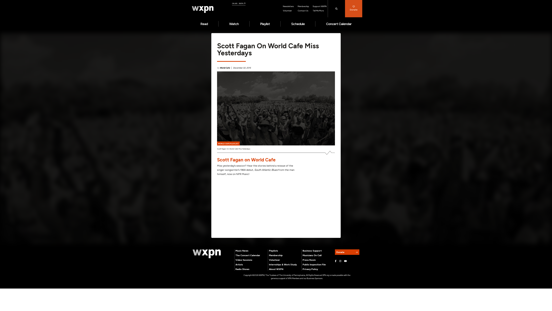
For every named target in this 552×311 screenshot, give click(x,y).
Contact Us (303, 11)
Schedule (298, 24)
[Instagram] (340, 261)
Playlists (273, 250)
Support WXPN (320, 6)
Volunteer (287, 11)
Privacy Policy (310, 269)
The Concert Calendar (247, 255)
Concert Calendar (339, 24)
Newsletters (288, 6)
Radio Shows (242, 269)
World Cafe (225, 68)
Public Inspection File (314, 264)
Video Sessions (243, 260)
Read (204, 24)
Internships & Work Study (283, 264)
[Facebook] (335, 261)
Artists (239, 264)
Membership (303, 6)
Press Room (309, 260)
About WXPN (276, 269)
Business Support (312, 250)
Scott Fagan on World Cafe (246, 160)
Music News (241, 250)
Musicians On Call (312, 255)
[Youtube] (345, 261)
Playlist (265, 24)
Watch (234, 24)
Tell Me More (318, 11)
